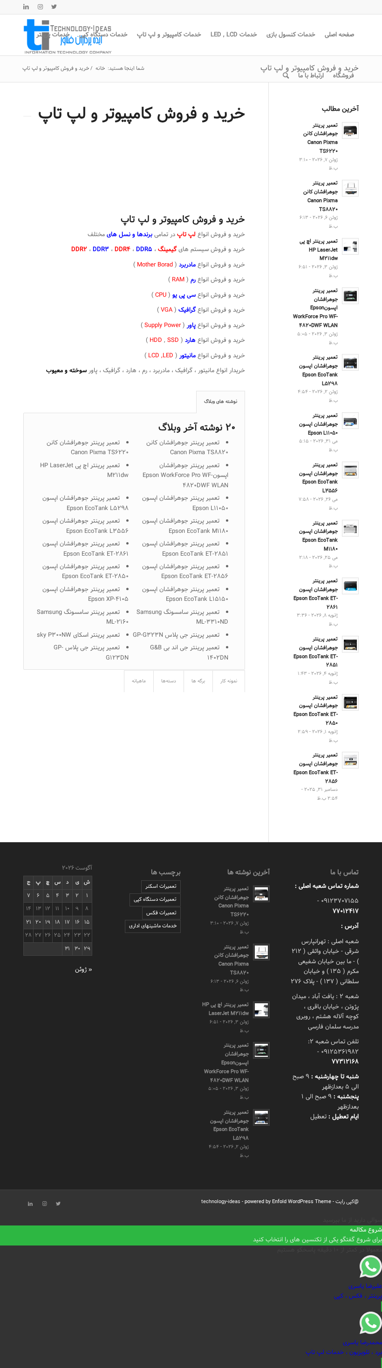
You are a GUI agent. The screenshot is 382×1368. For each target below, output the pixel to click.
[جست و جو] (285, 75)
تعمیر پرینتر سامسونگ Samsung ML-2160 (83, 617)
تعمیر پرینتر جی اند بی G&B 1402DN (189, 653)
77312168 (345, 1062)
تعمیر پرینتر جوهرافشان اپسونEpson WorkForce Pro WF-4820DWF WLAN (185, 476)
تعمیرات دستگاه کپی (155, 899)
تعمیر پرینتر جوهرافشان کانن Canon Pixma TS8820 (187, 448)
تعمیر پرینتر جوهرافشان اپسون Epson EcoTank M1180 (185, 526)
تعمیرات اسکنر (161, 886)
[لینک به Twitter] (54, 7)
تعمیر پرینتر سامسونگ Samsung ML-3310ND (182, 617)
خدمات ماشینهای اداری (153, 926)
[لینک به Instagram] (40, 7)
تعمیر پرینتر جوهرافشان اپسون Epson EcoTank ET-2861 (85, 549)
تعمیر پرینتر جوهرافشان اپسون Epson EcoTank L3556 (85, 526)
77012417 (346, 911)
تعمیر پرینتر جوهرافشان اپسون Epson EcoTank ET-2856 (185, 572)
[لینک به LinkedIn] (26, 7)
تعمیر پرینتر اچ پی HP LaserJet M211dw (84, 471)
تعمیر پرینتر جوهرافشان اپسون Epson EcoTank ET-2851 (185, 549)
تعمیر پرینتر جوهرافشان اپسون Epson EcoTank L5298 (85, 503)
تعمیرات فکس (161, 913)
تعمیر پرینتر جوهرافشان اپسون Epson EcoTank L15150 (185, 595)
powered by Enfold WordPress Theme (288, 1202)
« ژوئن (83, 970)
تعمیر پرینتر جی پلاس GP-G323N (176, 635)
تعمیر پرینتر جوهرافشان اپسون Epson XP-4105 (85, 595)
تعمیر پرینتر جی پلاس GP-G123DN (91, 653)
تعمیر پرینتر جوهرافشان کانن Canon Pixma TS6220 (88, 448)
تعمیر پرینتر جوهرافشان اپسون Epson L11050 (185, 503)
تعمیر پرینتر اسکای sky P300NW (78, 635)
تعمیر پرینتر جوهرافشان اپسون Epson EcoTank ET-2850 (85, 572)
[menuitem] (339, 34)
